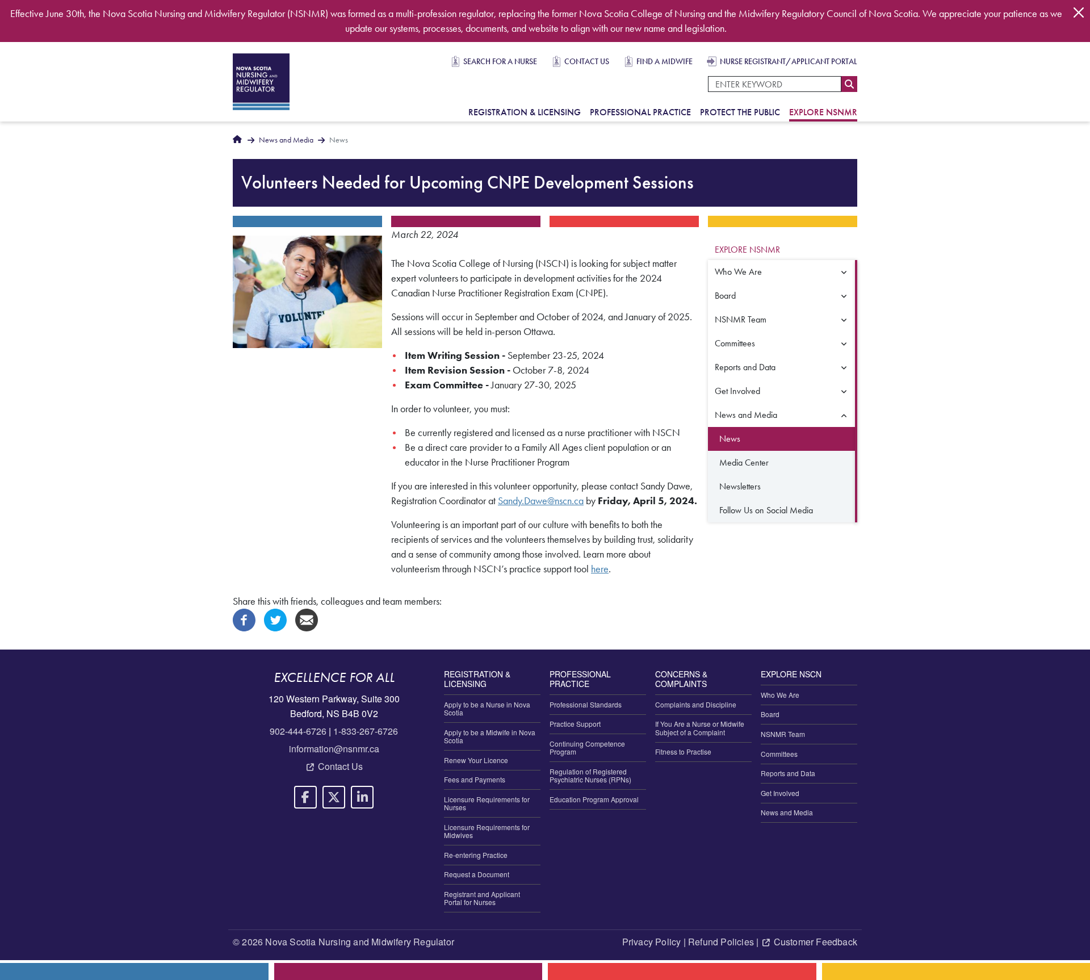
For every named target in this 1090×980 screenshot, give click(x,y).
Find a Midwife (664, 61)
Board (725, 295)
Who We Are (738, 271)
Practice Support (575, 723)
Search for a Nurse (500, 61)
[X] (333, 797)
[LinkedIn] (362, 797)
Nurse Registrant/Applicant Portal (788, 61)
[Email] (306, 619)
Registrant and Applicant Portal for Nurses (482, 898)
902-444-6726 (298, 731)
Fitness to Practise (683, 751)
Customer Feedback (815, 941)
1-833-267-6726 (365, 731)
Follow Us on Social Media (766, 510)
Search (849, 84)
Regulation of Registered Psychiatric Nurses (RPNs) (590, 775)
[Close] (1078, 12)
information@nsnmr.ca (334, 748)
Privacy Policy (651, 941)
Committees (735, 343)
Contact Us (586, 61)
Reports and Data (745, 367)
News (729, 438)
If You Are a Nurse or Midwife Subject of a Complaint (699, 727)
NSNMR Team (740, 319)
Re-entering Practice (476, 855)
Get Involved (737, 391)
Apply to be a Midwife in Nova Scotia (489, 736)
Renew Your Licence (476, 760)
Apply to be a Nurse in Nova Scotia (487, 708)
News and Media (286, 140)
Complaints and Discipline (695, 704)
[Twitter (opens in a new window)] (275, 619)
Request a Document (476, 874)
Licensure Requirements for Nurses (487, 803)
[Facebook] (305, 797)
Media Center (744, 462)
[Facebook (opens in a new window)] (244, 619)
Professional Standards (586, 704)
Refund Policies (721, 941)
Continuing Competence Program (587, 747)
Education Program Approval (594, 799)
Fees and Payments (474, 779)
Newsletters (740, 486)
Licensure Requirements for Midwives (487, 831)
